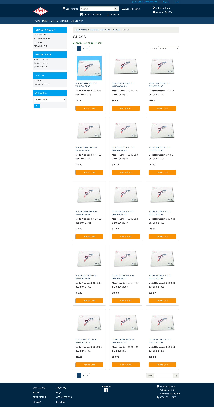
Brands (64, 20)
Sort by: (153, 48)
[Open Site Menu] (153, 8)
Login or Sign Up (164, 12)
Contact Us (39, 387)
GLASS (36, 42)
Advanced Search (42, 84)
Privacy (37, 402)
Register (166, 2)
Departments (50, 20)
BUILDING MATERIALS (100, 29)
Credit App (77, 20)
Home (37, 20)
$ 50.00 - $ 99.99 (39, 67)
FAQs (58, 392)
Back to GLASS (40, 35)
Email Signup (39, 397)
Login (177, 2)
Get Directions (64, 397)
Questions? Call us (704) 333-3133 (144, 2)
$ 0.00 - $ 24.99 (39, 59)
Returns (60, 402)
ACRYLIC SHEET (39, 46)
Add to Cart (89, 108)
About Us (61, 387)
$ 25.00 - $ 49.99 (39, 63)
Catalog (38, 80)
